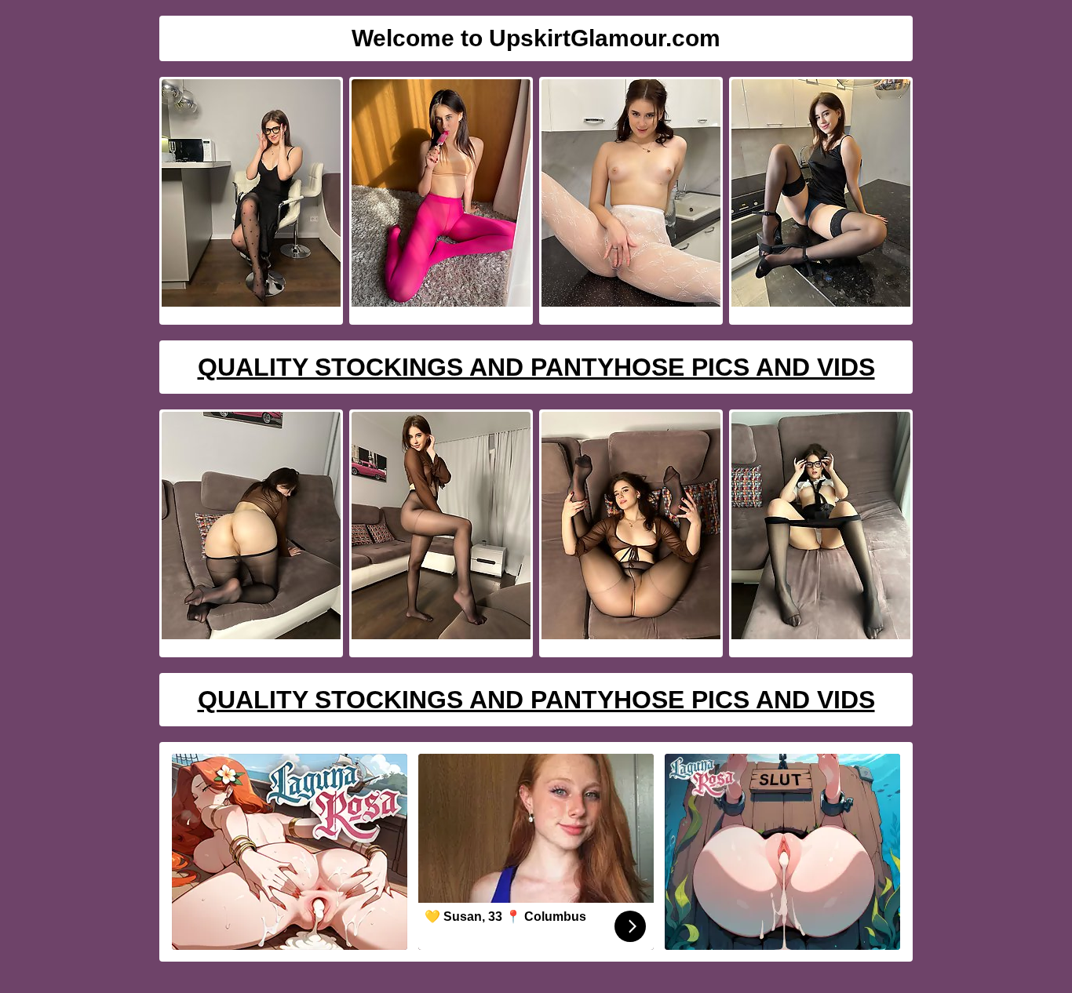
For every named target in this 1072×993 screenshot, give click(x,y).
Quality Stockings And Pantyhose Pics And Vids (536, 367)
